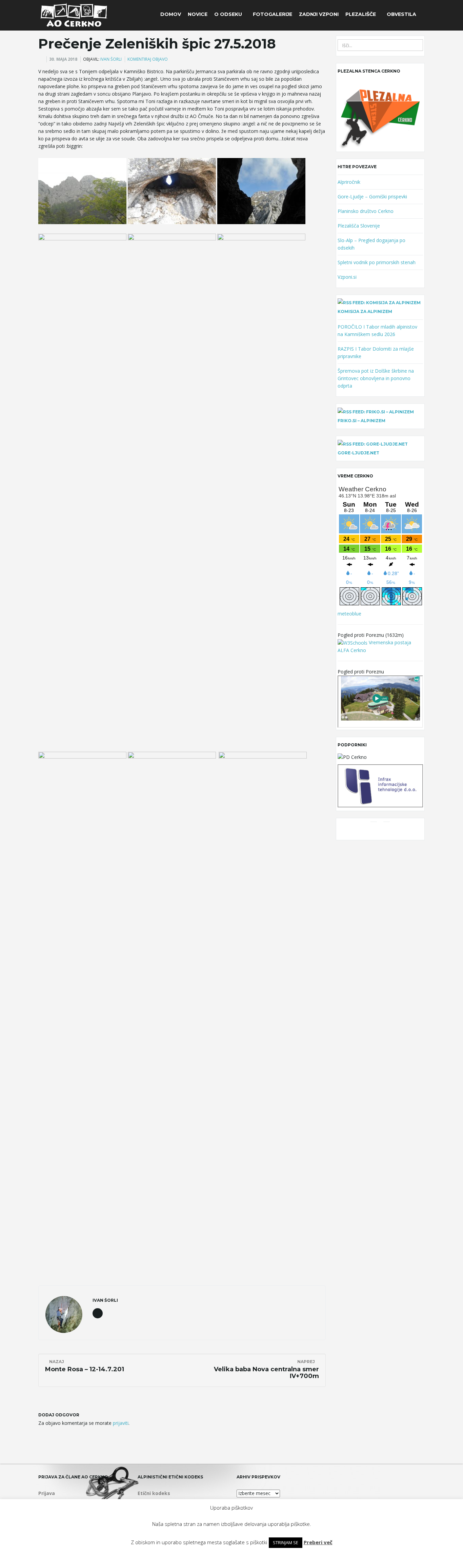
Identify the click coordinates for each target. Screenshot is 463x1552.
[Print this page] (41, 59)
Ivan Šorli (111, 59)
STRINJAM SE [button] (285, 1542)
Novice (197, 14)
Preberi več (318, 1542)
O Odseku (228, 14)
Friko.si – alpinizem (361, 420)
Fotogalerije (272, 14)
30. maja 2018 (63, 59)
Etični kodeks (154, 1493)
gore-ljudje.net (358, 452)
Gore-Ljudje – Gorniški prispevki (372, 196)
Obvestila (401, 14)
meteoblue (349, 613)
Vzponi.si (347, 277)
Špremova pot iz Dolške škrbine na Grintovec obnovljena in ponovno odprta (376, 378)
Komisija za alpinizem (365, 311)
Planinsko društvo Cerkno (366, 211)
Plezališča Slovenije (359, 225)
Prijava (46, 1493)
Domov (170, 14)
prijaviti (120, 1423)
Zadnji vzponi (319, 14)
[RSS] (386, 831)
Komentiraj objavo (147, 59)
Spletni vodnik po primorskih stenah (377, 262)
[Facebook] (373, 831)
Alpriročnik (349, 182)
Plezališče (361, 14)
